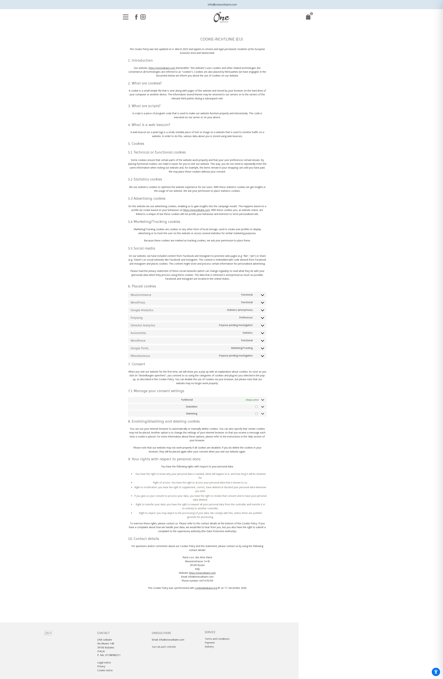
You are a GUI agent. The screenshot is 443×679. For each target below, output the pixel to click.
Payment (210, 642)
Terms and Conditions (217, 638)
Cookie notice (105, 670)
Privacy (101, 666)
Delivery (209, 646)
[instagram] (143, 17)
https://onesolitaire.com (162, 68)
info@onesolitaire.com (221, 4)
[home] (221, 17)
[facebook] (136, 17)
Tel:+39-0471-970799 (164, 647)
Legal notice (104, 662)
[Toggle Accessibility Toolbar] (435, 671)
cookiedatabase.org (206, 588)
